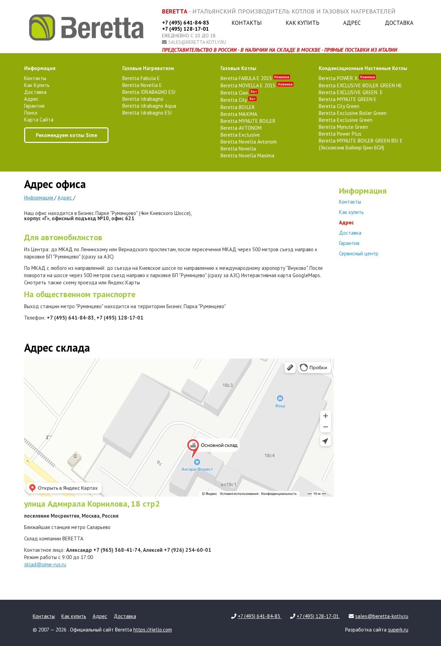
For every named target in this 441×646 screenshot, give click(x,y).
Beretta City (238, 100)
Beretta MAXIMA (238, 114)
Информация (39, 68)
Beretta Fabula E (141, 78)
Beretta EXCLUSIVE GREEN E (351, 92)
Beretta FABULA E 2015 (254, 78)
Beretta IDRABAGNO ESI (149, 92)
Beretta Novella (238, 148)
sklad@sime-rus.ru (45, 564)
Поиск (31, 112)
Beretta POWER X (347, 78)
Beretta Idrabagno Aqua (149, 105)
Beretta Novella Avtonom (248, 141)
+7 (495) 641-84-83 (185, 22)
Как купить (302, 23)
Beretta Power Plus (340, 133)
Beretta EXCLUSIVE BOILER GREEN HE (360, 85)
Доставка (399, 23)
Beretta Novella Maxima (247, 155)
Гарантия (34, 105)
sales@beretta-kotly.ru (197, 42)
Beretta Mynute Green (343, 127)
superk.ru (398, 629)
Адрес (352, 23)
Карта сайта (38, 119)
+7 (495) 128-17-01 (185, 28)
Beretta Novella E (142, 85)
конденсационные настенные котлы (363, 68)
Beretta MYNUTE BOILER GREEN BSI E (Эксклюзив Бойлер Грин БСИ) (361, 144)
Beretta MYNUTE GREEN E (348, 99)
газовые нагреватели (148, 68)
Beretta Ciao (238, 92)
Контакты (247, 23)
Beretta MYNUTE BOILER (248, 121)
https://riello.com (152, 629)
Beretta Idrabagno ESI (147, 112)
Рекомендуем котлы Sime (66, 135)
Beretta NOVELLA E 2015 (256, 85)
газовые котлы (238, 68)
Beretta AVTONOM (240, 128)
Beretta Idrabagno (142, 99)
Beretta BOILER (237, 107)
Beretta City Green (339, 106)
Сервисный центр (358, 253)
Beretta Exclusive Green (345, 120)
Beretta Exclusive (240, 134)
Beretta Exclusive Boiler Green (353, 113)
